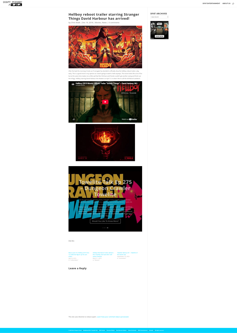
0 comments (114, 22)
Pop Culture (99, 200)
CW (82, 197)
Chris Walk (75, 22)
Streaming (106, 200)
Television (122, 200)
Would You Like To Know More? (105, 219)
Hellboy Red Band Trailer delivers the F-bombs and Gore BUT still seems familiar (103, 254)
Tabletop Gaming (113, 200)
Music (84, 200)
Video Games (101, 202)
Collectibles (106, 197)
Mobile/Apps (127, 197)
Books (101, 197)
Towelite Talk (128, 200)
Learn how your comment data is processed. (113, 317)
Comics (112, 197)
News (104, 22)
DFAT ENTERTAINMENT (211, 3)
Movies (98, 22)
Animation (96, 197)
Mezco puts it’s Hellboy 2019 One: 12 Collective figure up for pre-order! (79, 254)
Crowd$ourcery (119, 197)
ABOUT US (226, 3)
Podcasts (92, 200)
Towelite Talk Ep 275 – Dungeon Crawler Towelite (105, 185)
